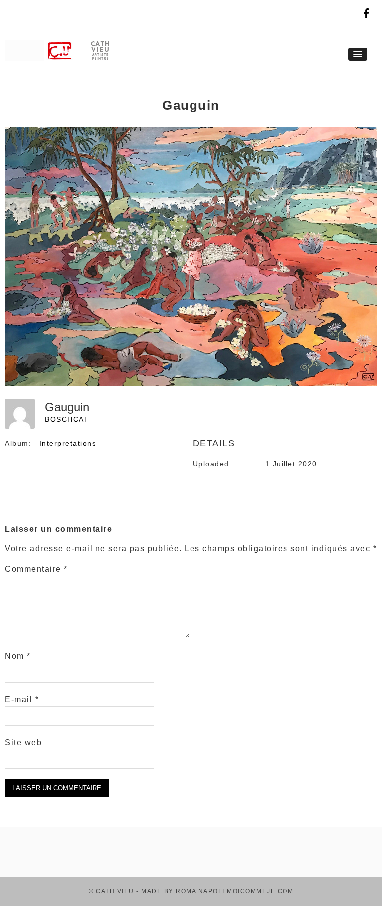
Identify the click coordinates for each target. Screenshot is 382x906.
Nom (18, 656)
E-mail (22, 699)
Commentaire (36, 569)
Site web (23, 742)
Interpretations (67, 443)
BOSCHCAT (67, 419)
